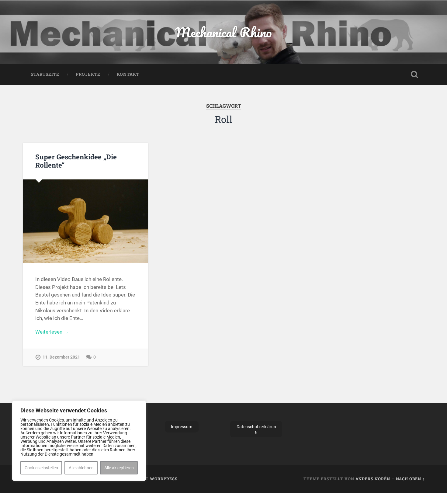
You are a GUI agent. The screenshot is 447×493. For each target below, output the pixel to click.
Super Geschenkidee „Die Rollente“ (76, 160)
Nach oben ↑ (410, 478)
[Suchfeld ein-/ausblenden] (414, 74)
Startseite (45, 74)
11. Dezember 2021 (61, 357)
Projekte (88, 74)
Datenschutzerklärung (256, 429)
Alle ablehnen (81, 467)
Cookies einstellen (41, 467)
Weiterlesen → (52, 332)
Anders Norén (372, 478)
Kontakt (128, 74)
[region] (79, 441)
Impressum (181, 426)
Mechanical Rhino (223, 32)
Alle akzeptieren (119, 467)
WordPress (164, 478)
